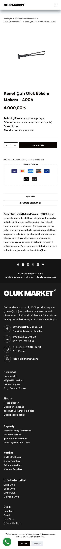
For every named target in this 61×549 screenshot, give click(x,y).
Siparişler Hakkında (46, 277)
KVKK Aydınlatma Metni (17, 442)
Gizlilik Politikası (12, 456)
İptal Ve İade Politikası (16, 438)
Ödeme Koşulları (13, 468)
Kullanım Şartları (13, 434)
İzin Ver (24, 543)
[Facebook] (18, 264)
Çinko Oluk (9, 492)
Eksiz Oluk (9, 484)
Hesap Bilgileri (11, 402)
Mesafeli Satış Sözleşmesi (30, 274)
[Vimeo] (43, 264)
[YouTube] (38, 264)
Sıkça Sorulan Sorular (15, 388)
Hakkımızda (10, 376)
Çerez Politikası (12, 460)
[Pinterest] (33, 264)
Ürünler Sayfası (12, 384)
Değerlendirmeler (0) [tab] (30, 203)
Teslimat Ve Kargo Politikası (19, 277)
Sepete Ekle (38, 145)
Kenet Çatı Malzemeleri (31, 160)
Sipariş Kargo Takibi (14, 414)
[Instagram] (28, 264)
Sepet (7, 515)
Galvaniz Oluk (11, 496)
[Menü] (56, 5)
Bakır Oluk (9, 488)
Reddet (37, 543)
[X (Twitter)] (23, 264)
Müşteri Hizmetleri (14, 380)
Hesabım (8, 511)
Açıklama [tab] (30, 197)
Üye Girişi (9, 518)
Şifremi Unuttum (12, 522)
